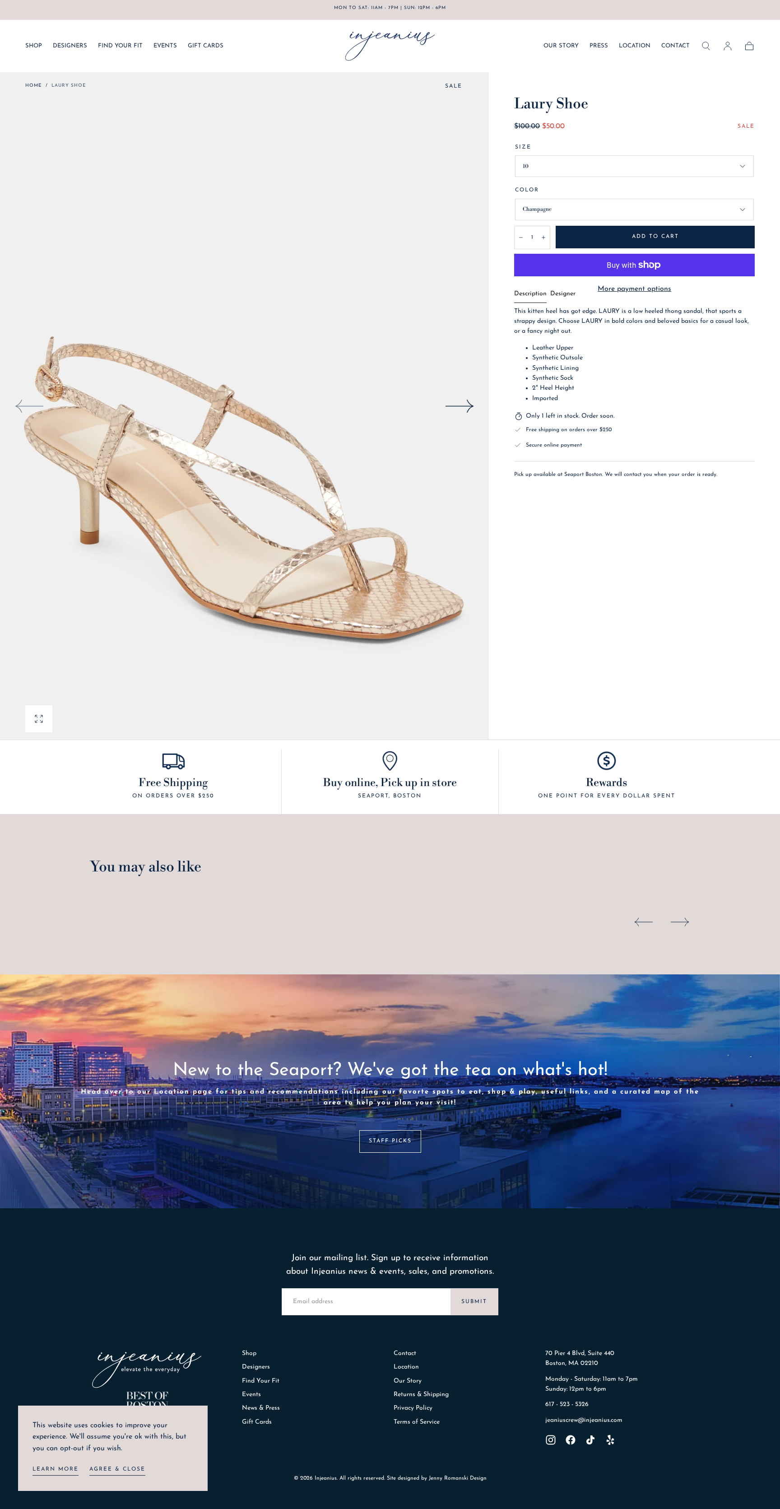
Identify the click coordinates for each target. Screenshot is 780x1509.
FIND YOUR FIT (120, 46)
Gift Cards (257, 1422)
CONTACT (675, 46)
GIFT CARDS (205, 46)
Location (406, 1367)
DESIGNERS (70, 46)
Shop (249, 1353)
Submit (474, 1301)
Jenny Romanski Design (458, 1478)
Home (33, 85)
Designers (256, 1367)
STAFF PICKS (390, 1141)
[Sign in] (727, 46)
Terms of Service (417, 1422)
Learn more (55, 1469)
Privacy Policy (413, 1408)
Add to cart (655, 236)
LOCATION (634, 46)
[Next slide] (460, 405)
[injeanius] (146, 1370)
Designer (563, 294)
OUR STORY (561, 46)
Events (251, 1394)
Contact (405, 1353)
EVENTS (165, 46)
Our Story (408, 1381)
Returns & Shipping (421, 1394)
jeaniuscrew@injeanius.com (583, 1420)
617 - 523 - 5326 (567, 1404)
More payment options (634, 289)
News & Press (261, 1408)
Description (530, 294)
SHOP (33, 46)
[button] (706, 46)
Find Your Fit (260, 1381)
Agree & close (117, 1469)
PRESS (599, 46)
